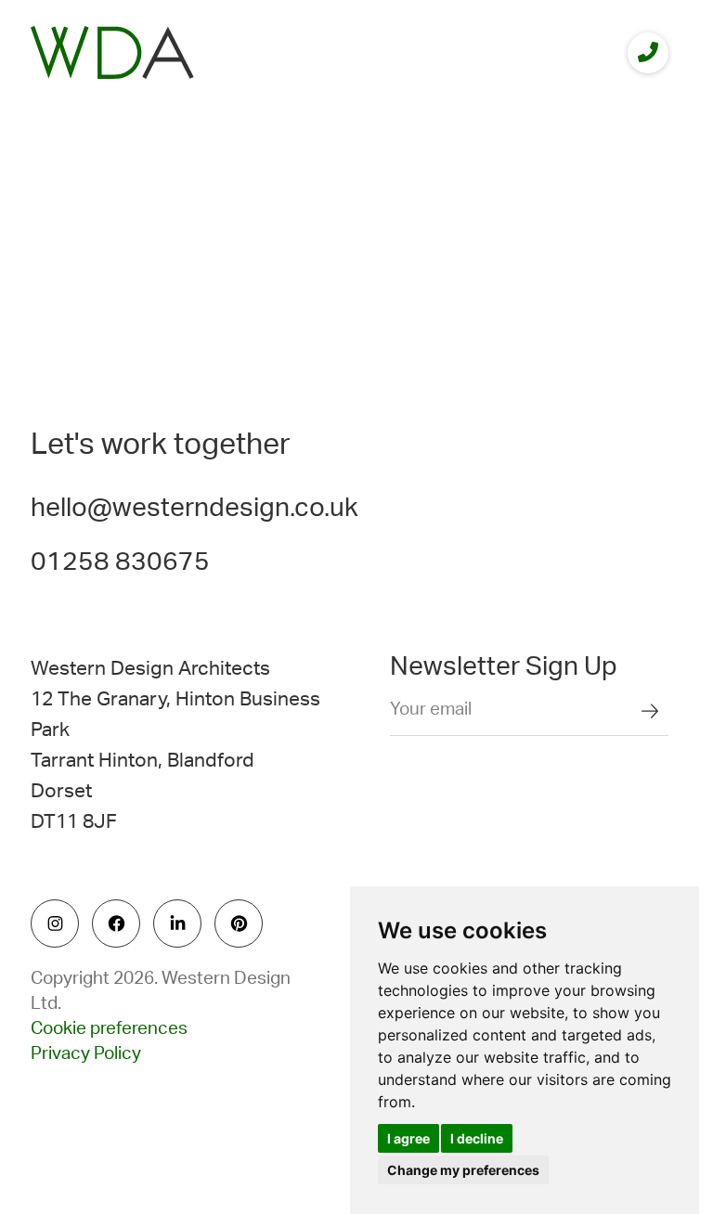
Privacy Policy (86, 1054)
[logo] (112, 52)
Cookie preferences (109, 1029)
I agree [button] (408, 1138)
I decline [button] (476, 1138)
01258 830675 (120, 562)
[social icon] (55, 923)
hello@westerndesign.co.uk (194, 508)
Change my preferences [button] (463, 1170)
